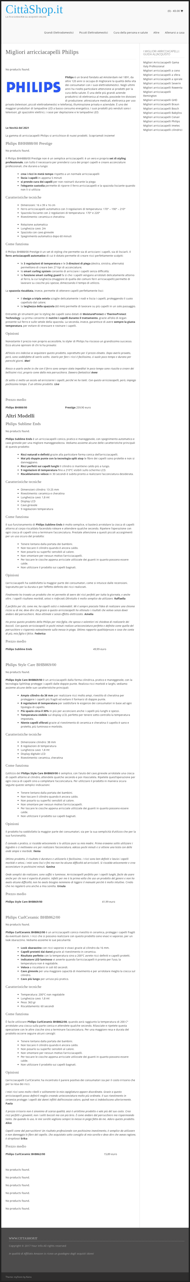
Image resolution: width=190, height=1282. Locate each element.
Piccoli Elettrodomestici (93, 32)
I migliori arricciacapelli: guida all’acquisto (161, 52)
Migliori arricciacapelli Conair (161, 117)
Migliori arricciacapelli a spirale (162, 79)
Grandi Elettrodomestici (59, 32)
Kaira (29, 1276)
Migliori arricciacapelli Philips (161, 121)
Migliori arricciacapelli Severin (162, 83)
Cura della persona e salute (131, 32)
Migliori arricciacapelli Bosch (161, 108)
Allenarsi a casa (174, 32)
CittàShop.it (34, 9)
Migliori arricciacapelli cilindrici (162, 130)
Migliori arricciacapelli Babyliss (162, 113)
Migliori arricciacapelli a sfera (161, 75)
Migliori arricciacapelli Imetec (161, 125)
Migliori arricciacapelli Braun (161, 104)
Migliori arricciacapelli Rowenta (162, 87)
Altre (156, 32)
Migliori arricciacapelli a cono (161, 70)
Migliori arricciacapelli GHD (160, 100)
